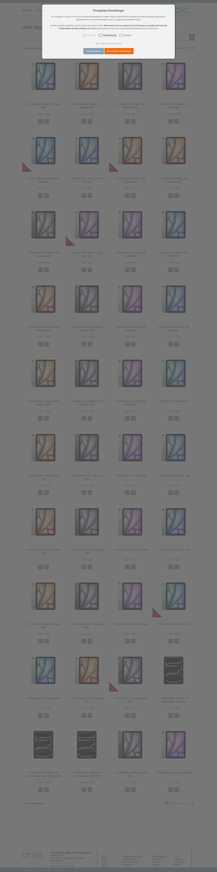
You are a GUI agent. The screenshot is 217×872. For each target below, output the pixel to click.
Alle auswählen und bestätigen (119, 51)
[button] (109, 44)
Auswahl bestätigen (94, 51)
